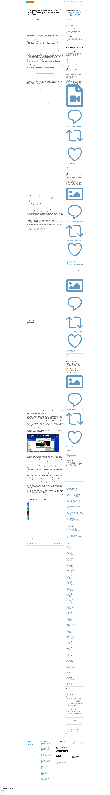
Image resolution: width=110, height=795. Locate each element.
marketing (78, 701)
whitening (56, 221)
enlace (36, 204)
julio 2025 (68, 560)
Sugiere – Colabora (76, 6)
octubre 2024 (68, 571)
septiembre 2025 (69, 558)
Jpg (39, 225)
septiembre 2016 (69, 625)
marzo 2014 (68, 660)
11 (68, 727)
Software (28, 17)
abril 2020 (68, 603)
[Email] (45, 507)
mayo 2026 (68, 548)
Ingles (67, 701)
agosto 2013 (68, 668)
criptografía (52, 221)
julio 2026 (68, 546)
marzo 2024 (68, 579)
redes (76, 707)
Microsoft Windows (45, 214)
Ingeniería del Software (53, 16)
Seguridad (59, 16)
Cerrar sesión (43, 753)
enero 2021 (68, 597)
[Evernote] (45, 518)
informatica (75, 700)
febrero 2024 (68, 581)
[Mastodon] (45, 505)
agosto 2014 (68, 654)
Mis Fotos (43, 771)
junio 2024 (68, 576)
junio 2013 (68, 671)
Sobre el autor (43, 6)
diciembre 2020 (69, 599)
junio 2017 (68, 618)
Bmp (37, 225)
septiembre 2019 (69, 607)
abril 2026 (68, 549)
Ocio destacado (59, 6)
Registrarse (43, 777)
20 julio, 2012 (33, 16)
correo (67, 698)
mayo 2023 (68, 588)
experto (71, 698)
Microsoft (68, 703)
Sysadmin (77, 711)
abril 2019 (68, 608)
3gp (36, 228)
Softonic (28, 204)
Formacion (75, 698)
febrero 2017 (68, 620)
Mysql (72, 703)
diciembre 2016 (69, 623)
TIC (79, 711)
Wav (40, 227)
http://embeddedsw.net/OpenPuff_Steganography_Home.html (40, 211)
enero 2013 (68, 677)
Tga (43, 225)
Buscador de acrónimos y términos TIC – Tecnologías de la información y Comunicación (47, 744)
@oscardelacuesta (79, 64)
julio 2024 (68, 575)
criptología (39, 36)
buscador (75, 696)
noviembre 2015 (69, 636)
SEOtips (67, 711)
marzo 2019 (68, 609)
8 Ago (67, 358)
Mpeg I (41, 228)
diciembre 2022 (69, 590)
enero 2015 (68, 648)
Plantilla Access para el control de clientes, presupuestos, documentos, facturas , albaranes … (74, 504)
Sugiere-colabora (44, 780)
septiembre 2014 (69, 653)
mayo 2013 (68, 672)
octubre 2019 (68, 606)
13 (73, 727)
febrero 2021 (68, 596)
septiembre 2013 (69, 667)
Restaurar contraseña (45, 778)
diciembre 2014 (69, 649)
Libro (73, 701)
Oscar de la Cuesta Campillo (61, 758)
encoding (60, 221)
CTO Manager (68, 19)
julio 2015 (68, 641)
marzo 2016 (68, 631)
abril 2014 (68, 659)
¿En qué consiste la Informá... (57, 543)
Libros (65, 6)
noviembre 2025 (69, 555)
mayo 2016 (68, 629)
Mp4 (38, 228)
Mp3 (38, 227)
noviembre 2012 (69, 679)
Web (73, 713)
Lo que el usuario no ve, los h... (33, 543)
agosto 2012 (68, 683)
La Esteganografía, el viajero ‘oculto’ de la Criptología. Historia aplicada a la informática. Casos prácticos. (43, 13)
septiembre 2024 (69, 572)
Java (71, 701)
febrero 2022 (68, 593)
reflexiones (69, 709)
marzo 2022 (68, 591)
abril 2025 (68, 564)
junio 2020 (68, 601)
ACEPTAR (2, 790)
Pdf (40, 229)
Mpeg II (44, 228)
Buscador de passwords (45, 749)
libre (32, 214)
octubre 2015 (68, 637)
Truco (81, 711)
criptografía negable (36, 222)
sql (74, 711)
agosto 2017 (68, 617)
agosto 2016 (68, 626)
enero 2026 (68, 553)
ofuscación (40, 221)
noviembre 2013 (69, 665)
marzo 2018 (68, 611)
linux (75, 701)
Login (42, 769)
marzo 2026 (68, 551)
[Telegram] (45, 516)
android (72, 696)
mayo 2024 (68, 577)
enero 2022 (68, 594)
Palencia (79, 703)
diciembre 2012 (69, 678)
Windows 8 (80, 713)
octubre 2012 (68, 680)
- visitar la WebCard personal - (32, 749)
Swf (42, 229)
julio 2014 (68, 655)
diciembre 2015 (69, 635)
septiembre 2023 (69, 587)
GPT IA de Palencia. (69, 18)
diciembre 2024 (69, 569)
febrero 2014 (68, 661)
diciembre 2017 (69, 613)
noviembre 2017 (69, 614)
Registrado (34, 548)
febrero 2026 (68, 552)
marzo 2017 (68, 619)
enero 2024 (68, 582)
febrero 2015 (68, 647)
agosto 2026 (68, 545)
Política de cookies (44, 773)
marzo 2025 (68, 565)
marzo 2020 (68, 605)
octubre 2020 (68, 600)
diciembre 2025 (69, 554)
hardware (67, 700)
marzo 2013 (68, 674)
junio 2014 (68, 656)
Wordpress (73, 714)
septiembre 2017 (69, 615)
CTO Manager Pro (44, 757)
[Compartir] (45, 519)
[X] (45, 512)
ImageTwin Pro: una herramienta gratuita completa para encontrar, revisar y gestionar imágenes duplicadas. (74, 536)
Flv (38, 229)
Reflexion (80, 707)
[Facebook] (45, 503)
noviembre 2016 (69, 624)
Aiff (36, 227)
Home (28, 738)
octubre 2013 (68, 666)
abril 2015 (68, 644)
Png (41, 225)
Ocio (75, 703)
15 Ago (67, 66)
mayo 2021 (68, 595)
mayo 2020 (68, 602)
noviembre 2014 (69, 650)
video (70, 713)
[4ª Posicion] (72, 478)
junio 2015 (68, 642)
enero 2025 (68, 567)
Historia (48, 16)
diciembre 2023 (69, 583)
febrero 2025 (68, 566)
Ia (72, 700)
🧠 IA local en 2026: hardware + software (73, 538)
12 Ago (67, 171)
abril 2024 (68, 578)
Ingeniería (43, 538)
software (72, 711)
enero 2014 (68, 662)
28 (75, 731)
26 (71, 731)
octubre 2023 (68, 585)
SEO (80, 709)
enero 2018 (68, 612)
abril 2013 (68, 673)
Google (79, 698)
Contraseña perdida (45, 756)
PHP (67, 705)
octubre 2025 (68, 557)
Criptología (31, 538)
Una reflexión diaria (51, 6)
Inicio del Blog (29, 6)
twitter (67, 713)
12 (71, 727)
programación (70, 707)
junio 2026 (68, 547)
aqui (40, 497)
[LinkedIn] (45, 510)
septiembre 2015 (69, 638)
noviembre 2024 (69, 570)
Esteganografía (36, 538)
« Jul (67, 734)
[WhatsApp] (45, 508)
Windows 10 (68, 714)
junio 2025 (68, 561)
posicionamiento (72, 705)
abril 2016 (68, 630)
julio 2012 (68, 684)
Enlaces (69, 6)
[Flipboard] (45, 514)
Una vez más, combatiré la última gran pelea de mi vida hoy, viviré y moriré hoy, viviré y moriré (74, 514)
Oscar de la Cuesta (72, 64)
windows (76, 713)
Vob (46, 228)
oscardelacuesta (39, 16)
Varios (31, 17)
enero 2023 (68, 589)
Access (68, 696)
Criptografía (45, 16)
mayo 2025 (68, 563)
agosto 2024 (68, 573)
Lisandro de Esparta (43, 84)
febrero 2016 (68, 632)
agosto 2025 (68, 559)
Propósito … (36, 6)
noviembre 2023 (69, 584)
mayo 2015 (68, 643)
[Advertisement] (44, 27)
